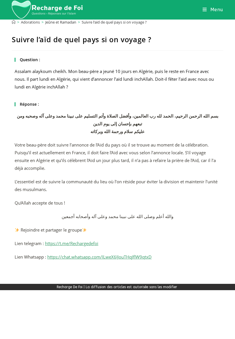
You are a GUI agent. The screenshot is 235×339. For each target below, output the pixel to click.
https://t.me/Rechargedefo (71, 243)
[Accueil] (13, 22)
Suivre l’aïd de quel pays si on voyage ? (114, 22)
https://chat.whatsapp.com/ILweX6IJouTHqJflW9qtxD (99, 257)
